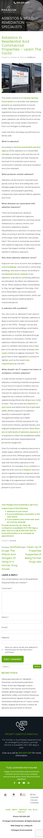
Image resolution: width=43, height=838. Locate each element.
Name (5, 617)
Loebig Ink (28, 826)
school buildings (9, 267)
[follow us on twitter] (19, 783)
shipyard (27, 470)
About (15, 810)
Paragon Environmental (14, 821)
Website (5, 638)
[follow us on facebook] (14, 783)
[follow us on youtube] (24, 783)
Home (8, 810)
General (13, 541)
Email (5, 627)
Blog (35, 810)
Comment (7, 588)
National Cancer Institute (16, 274)
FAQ (30, 810)
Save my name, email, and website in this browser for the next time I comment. (21, 649)
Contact (22, 812)
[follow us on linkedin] (28, 783)
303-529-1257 (25, 753)
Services (23, 810)
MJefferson (31, 57)
